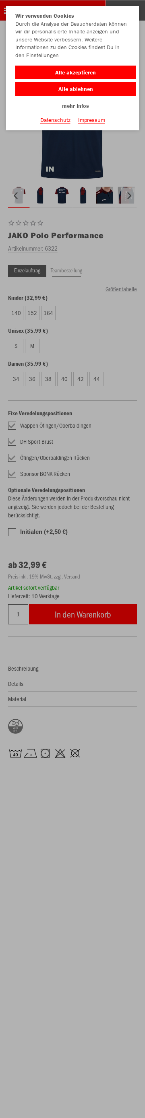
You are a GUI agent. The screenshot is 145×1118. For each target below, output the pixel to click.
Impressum (91, 120)
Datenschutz (55, 120)
